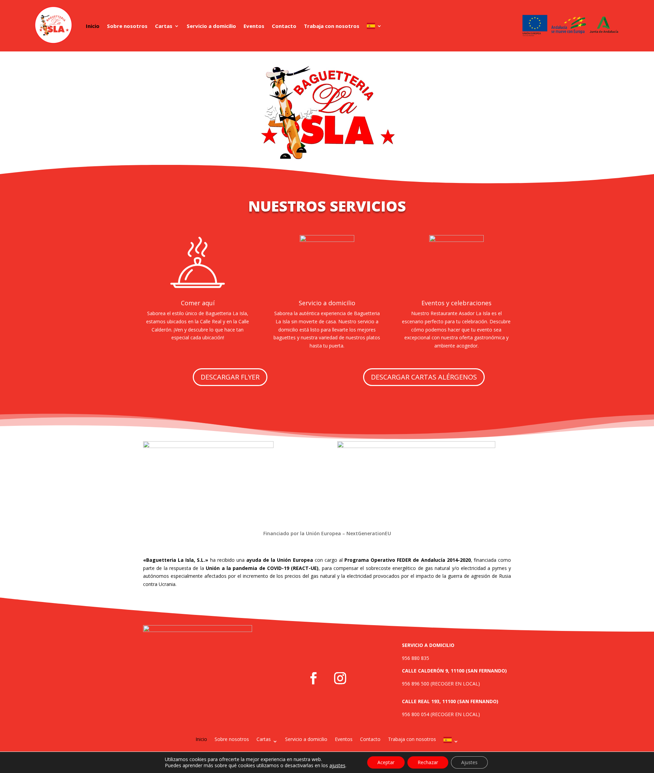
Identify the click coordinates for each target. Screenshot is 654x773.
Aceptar (385, 762)
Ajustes (469, 762)
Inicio (92, 25)
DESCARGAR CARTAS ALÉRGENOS (424, 377)
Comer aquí (198, 303)
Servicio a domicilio (211, 25)
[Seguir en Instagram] (340, 678)
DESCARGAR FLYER (230, 377)
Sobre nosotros (127, 25)
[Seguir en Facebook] (314, 678)
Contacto (284, 25)
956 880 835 (415, 658)
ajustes (337, 765)
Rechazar (428, 762)
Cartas (163, 25)
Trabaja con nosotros (331, 25)
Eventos (254, 25)
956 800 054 (415, 714)
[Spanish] (374, 25)
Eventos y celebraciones (456, 303)
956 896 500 (415, 683)
